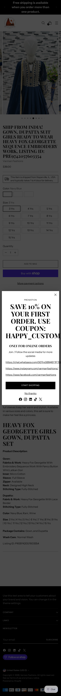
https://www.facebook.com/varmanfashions (31, 374)
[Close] (55, 294)
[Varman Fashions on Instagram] (25, 399)
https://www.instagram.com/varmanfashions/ (32, 368)
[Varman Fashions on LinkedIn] (30, 399)
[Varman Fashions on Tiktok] (35, 399)
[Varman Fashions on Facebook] (20, 399)
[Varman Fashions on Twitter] (40, 399)
